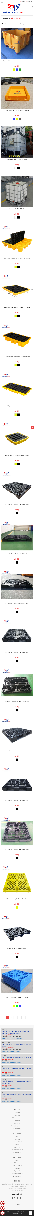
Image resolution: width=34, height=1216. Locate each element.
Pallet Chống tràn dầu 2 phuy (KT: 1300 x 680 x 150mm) (17, 406)
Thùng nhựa (17, 1112)
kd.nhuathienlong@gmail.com (18, 1188)
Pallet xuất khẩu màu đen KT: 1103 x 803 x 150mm (17, 701)
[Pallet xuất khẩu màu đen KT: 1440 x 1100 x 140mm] (17, 536)
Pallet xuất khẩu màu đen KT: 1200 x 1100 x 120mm (17, 603)
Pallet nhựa (17, 1115)
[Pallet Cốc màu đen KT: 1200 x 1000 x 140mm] (17, 931)
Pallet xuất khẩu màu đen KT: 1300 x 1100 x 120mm (17, 504)
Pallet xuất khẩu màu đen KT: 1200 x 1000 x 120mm (17, 652)
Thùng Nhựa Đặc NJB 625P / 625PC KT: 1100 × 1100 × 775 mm (17, 61)
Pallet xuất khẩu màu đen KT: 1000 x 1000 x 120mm (17, 849)
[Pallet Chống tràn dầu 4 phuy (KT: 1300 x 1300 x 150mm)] (17, 290)
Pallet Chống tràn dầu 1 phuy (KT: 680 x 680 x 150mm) (17, 455)
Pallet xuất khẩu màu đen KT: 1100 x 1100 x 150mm (17, 751)
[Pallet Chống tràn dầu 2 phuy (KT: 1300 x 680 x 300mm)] (17, 339)
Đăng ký (23, 1)
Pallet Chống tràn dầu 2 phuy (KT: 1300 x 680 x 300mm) (17, 356)
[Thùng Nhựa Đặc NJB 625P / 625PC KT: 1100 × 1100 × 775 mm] (17, 43)
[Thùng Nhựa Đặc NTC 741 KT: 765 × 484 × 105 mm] (17, 93)
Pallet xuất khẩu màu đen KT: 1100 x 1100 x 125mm (17, 800)
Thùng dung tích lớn (17, 1118)
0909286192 (20, 1190)
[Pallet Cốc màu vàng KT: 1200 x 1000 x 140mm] (17, 881)
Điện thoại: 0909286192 (8, 1035)
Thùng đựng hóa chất (17, 1126)
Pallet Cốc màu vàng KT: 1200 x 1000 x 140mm (17, 898)
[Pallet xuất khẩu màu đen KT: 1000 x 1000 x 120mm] (17, 832)
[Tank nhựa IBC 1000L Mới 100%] (17, 191)
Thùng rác (17, 1120)
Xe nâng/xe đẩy (17, 1128)
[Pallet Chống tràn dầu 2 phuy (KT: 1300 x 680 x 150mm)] (17, 388)
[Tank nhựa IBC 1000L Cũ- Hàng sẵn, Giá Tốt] (17, 142)
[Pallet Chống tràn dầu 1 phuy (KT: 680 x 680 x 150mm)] (17, 438)
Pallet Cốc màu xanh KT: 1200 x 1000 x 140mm (17, 997)
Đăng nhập (29, 1)
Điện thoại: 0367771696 (8, 1059)
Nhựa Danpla (17, 1123)
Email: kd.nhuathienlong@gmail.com (11, 1036)
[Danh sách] (5, 24)
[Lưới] (2, 24)
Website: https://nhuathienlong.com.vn (12, 1038)
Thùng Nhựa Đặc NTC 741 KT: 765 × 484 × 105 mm (17, 110)
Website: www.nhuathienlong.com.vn (11, 1051)
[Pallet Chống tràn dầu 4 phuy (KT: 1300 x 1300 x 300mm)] (17, 241)
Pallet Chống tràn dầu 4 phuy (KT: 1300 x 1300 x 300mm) (17, 258)
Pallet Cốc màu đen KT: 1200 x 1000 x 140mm (17, 948)
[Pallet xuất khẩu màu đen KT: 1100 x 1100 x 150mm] (17, 733)
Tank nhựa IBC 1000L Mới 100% (17, 208)
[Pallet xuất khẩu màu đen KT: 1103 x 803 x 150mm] (17, 684)
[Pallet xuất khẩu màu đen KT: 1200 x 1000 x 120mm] (17, 635)
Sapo (20, 1213)
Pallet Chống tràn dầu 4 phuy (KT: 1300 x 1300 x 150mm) (17, 307)
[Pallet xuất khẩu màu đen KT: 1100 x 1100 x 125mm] (17, 783)
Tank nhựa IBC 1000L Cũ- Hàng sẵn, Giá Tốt (17, 159)
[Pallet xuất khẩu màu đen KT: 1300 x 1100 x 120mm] (17, 487)
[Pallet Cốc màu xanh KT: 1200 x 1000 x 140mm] (17, 980)
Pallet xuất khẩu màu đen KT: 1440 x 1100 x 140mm (17, 553)
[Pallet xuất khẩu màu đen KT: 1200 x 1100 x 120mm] (17, 586)
